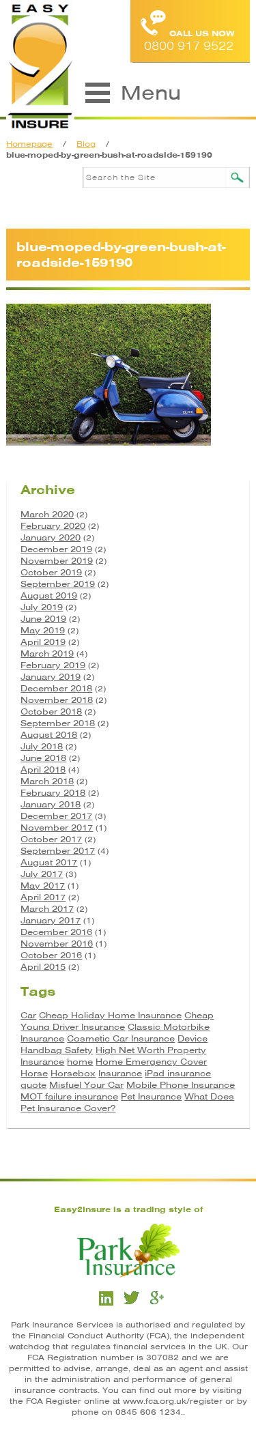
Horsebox (73, 1073)
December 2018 (56, 688)
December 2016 (56, 932)
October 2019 (51, 572)
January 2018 (50, 804)
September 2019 (57, 584)
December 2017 (56, 816)
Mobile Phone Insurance (180, 1085)
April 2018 (43, 769)
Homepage (29, 144)
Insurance (120, 1073)
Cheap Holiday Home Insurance (110, 1015)
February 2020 (52, 526)
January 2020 (50, 537)
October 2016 (51, 955)
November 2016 (56, 943)
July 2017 (41, 874)
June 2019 (43, 618)
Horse (34, 1073)
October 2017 (51, 839)
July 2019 (41, 607)
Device (192, 1038)
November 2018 (56, 700)
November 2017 (56, 827)
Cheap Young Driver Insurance (117, 1021)
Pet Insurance (151, 1096)
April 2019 (43, 642)
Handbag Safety (56, 1050)
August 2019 (48, 595)
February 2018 (52, 793)
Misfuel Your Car (86, 1085)
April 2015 (43, 967)
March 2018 (47, 781)
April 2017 (43, 897)
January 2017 (50, 920)
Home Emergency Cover (151, 1061)
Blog (86, 144)
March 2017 (47, 909)
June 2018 (43, 758)
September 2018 (57, 723)
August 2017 (48, 862)
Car (28, 1015)
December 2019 (56, 549)
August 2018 (48, 734)
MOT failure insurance (69, 1096)
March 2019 (47, 653)
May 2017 (42, 885)
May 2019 (42, 630)
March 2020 (47, 514)
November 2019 (56, 560)
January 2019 (50, 676)
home (80, 1061)
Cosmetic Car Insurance (121, 1038)
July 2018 (41, 746)
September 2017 (57, 851)
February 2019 (52, 665)
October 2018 (51, 711)
